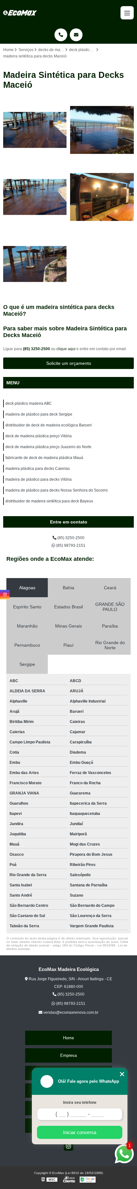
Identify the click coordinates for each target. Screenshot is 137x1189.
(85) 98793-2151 (70, 545)
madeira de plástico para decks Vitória (38, 479)
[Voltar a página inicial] (20, 12)
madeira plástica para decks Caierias (37, 468)
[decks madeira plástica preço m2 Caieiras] (35, 197)
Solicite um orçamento (68, 363)
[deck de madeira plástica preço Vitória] (102, 197)
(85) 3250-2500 (37, 349)
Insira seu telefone (80, 1102)
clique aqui (66, 349)
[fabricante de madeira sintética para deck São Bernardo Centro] (35, 130)
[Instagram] (68, 1146)
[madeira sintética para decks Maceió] (102, 130)
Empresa (68, 1055)
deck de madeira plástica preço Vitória (38, 436)
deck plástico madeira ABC (28, 403)
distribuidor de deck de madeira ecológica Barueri (48, 425)
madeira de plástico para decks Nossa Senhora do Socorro (56, 490)
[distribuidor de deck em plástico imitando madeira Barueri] (35, 264)
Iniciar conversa (79, 1132)
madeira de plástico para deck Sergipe (38, 414)
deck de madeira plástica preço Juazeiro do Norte (48, 447)
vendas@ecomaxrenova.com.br (70, 1012)
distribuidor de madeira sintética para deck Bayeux (49, 501)
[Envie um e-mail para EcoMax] (76, 34)
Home (68, 1037)
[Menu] (127, 13)
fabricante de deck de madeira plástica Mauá (44, 457)
